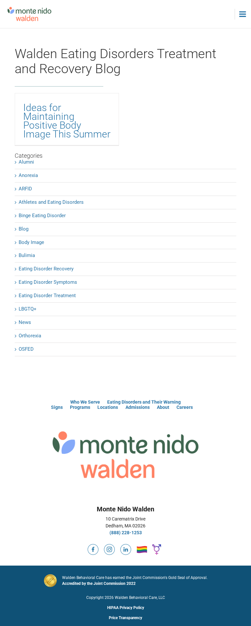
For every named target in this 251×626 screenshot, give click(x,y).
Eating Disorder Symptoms (48, 282)
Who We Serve (85, 402)
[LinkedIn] (125, 546)
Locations (107, 407)
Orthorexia (30, 336)
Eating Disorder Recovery (46, 269)
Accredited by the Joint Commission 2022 (99, 583)
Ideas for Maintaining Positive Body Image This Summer (66, 121)
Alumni (26, 162)
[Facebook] (93, 546)
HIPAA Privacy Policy (125, 607)
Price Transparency (125, 618)
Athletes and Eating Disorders (51, 202)
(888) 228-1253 (125, 532)
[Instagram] (109, 546)
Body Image (31, 242)
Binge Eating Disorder (42, 215)
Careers (184, 407)
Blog (23, 229)
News (25, 322)
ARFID (25, 189)
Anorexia (28, 175)
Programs (80, 407)
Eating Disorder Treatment (47, 295)
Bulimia (27, 255)
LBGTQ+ (28, 309)
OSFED (26, 349)
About (163, 407)
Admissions (138, 407)
